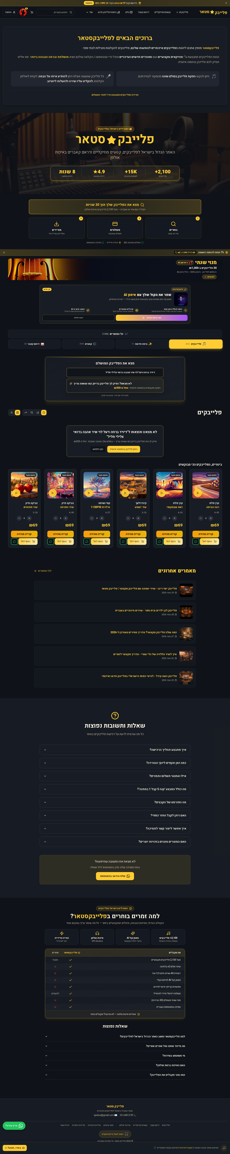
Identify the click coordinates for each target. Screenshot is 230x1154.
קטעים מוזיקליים (163, 12)
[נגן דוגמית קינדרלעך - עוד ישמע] (125, 493)
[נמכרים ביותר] (25, 412)
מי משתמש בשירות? (173, 1056)
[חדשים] (43, 412)
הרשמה (89, 3)
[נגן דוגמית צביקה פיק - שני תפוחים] (16, 493)
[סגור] (226, 3)
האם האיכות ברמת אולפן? (170, 1065)
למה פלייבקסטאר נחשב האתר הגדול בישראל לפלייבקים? (152, 1036)
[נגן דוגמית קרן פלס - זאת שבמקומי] (162, 493)
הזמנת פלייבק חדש (107, 12)
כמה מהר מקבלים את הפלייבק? (167, 1075)
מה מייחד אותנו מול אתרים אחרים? (165, 1046)
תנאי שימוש (108, 1125)
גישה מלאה (78, 317)
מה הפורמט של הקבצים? (170, 802)
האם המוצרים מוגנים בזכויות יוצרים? (162, 841)
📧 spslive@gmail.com (105, 1115)
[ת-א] (31, 412)
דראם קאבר (143, 12)
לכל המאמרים (44, 571)
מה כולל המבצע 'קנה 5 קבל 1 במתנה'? (161, 789)
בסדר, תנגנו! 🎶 (13, 1148)
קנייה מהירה (206, 534)
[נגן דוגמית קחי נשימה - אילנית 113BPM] (89, 493)
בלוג (127, 12)
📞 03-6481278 (128, 1115)
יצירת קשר (64, 1125)
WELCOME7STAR (186, 252)
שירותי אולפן (124, 1125)
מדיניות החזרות (78, 1125)
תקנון (190, 1147)
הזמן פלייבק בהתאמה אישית (123, 449)
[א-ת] (37, 412)
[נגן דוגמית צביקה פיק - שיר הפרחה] (53, 493)
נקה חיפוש (98, 449)
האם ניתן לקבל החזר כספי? (168, 815)
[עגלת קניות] (31, 12)
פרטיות (182, 1147)
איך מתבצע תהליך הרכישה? (168, 750)
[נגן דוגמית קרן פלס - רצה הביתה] (198, 493)
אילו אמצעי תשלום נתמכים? (167, 776)
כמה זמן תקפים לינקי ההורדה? (166, 763)
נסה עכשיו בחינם (154, 317)
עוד (91, 12)
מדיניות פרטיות (94, 1125)
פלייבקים (183, 12)
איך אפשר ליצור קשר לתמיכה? (166, 828)
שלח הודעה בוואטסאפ (112, 876)
